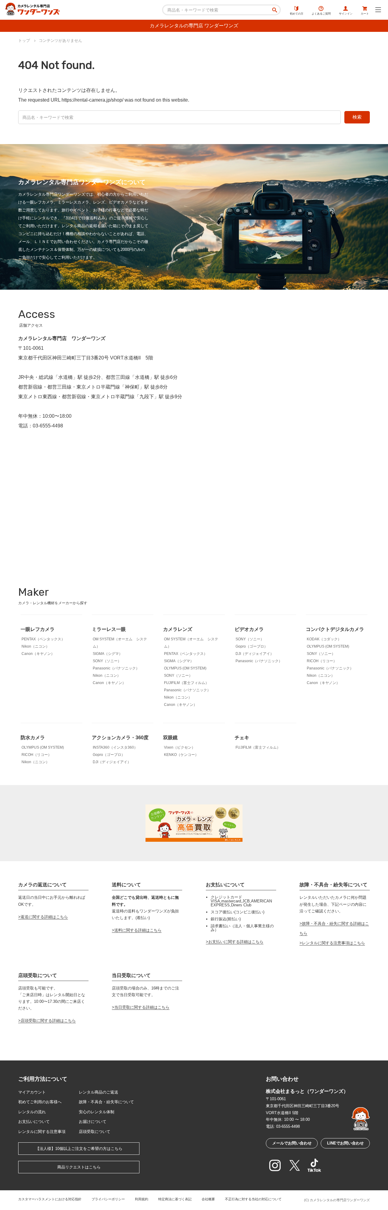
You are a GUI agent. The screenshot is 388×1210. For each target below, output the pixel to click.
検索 (357, 117)
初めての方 (296, 13)
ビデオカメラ (249, 629)
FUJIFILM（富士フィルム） (186, 683)
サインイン (346, 13)
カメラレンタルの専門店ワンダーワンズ (340, 1200)
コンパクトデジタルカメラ (335, 629)
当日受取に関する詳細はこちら (141, 1007)
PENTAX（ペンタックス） (43, 639)
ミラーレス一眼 (109, 629)
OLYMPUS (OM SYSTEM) (185, 668)
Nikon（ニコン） (35, 646)
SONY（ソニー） (107, 661)
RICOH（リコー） (322, 661)
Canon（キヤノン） (38, 654)
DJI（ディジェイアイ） (255, 654)
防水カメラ (33, 737)
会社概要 (208, 1199)
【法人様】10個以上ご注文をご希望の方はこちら (78, 1148)
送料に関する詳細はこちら (138, 930)
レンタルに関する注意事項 (41, 1131)
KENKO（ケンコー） (181, 755)
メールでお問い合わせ (292, 1143)
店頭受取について (94, 1131)
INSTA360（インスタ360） (115, 747)
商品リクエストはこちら (79, 1167)
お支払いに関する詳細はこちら (235, 941)
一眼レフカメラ (38, 629)
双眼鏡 (170, 737)
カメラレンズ (177, 629)
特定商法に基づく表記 (175, 1199)
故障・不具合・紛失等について (106, 1102)
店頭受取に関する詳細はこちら (48, 1020)
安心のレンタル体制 (96, 1112)
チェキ (242, 737)
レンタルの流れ (32, 1112)
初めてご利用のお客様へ (40, 1102)
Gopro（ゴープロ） (252, 646)
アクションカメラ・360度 (120, 737)
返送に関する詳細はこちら (44, 917)
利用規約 (141, 1199)
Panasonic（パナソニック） (116, 668)
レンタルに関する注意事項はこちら (333, 943)
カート (365, 13)
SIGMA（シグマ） (107, 654)
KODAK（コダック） (324, 639)
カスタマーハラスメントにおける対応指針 (50, 1199)
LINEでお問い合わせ (345, 1143)
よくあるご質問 (321, 13)
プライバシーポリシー (108, 1199)
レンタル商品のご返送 (98, 1092)
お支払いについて (34, 1121)
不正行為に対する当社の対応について (253, 1199)
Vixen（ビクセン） (179, 747)
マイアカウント (32, 1092)
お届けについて (92, 1121)
